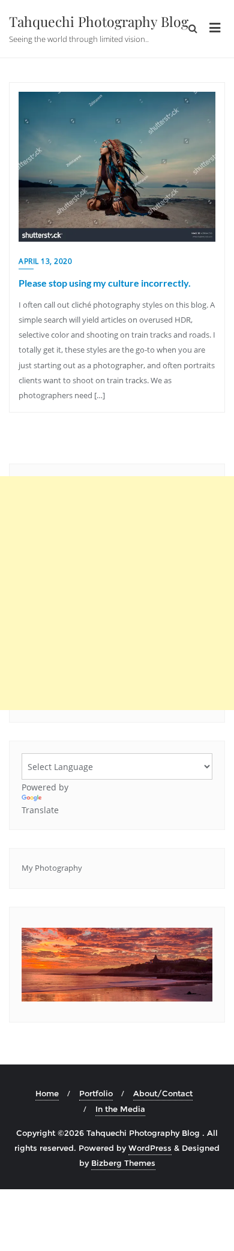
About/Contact (163, 1093)
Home (47, 1093)
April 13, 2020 (45, 261)
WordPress (150, 1148)
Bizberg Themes (123, 1163)
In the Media (120, 1109)
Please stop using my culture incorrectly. (105, 282)
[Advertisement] (117, 593)
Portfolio (96, 1093)
